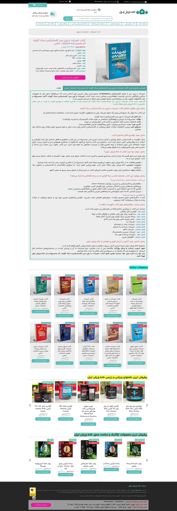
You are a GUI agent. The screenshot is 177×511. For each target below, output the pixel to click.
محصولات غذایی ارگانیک (98, 24)
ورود (66, 1)
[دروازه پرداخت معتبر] (33, 496)
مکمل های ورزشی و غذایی (79, 24)
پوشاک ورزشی (63, 24)
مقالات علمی (50, 24)
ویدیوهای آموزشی (115, 24)
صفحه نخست (142, 24)
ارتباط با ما (41, 24)
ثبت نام (62, 1)
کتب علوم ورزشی (130, 24)
